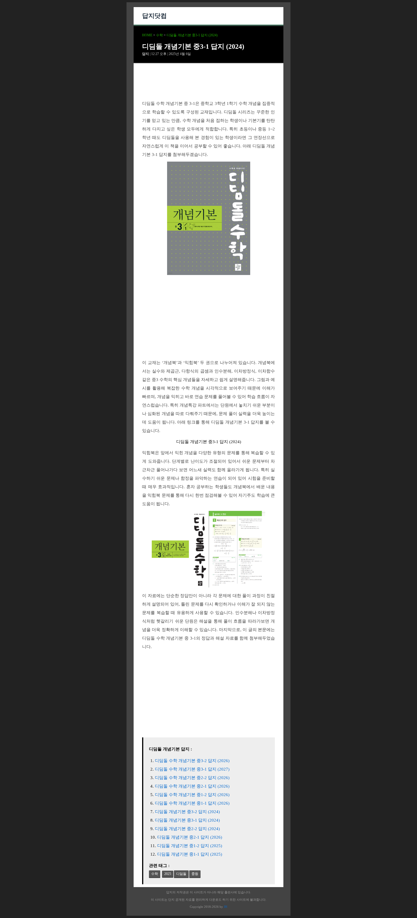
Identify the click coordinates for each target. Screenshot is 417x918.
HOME (147, 35)
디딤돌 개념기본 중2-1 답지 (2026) (189, 837)
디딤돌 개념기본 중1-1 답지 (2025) (189, 854)
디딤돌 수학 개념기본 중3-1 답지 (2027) (192, 769)
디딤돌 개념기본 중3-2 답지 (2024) (187, 811)
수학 (159, 35)
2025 (167, 874)
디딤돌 (181, 874)
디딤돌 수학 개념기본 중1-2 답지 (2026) (192, 794)
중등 (194, 874)
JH (225, 906)
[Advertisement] (208, 86)
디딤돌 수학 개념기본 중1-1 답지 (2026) (192, 803)
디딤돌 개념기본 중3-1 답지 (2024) (192, 35)
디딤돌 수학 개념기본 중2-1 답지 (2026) (192, 786)
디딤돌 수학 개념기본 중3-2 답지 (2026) (192, 760)
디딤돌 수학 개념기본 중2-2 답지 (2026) (192, 777)
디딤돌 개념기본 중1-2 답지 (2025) (189, 845)
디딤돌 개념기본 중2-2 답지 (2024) (187, 828)
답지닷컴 (154, 15)
